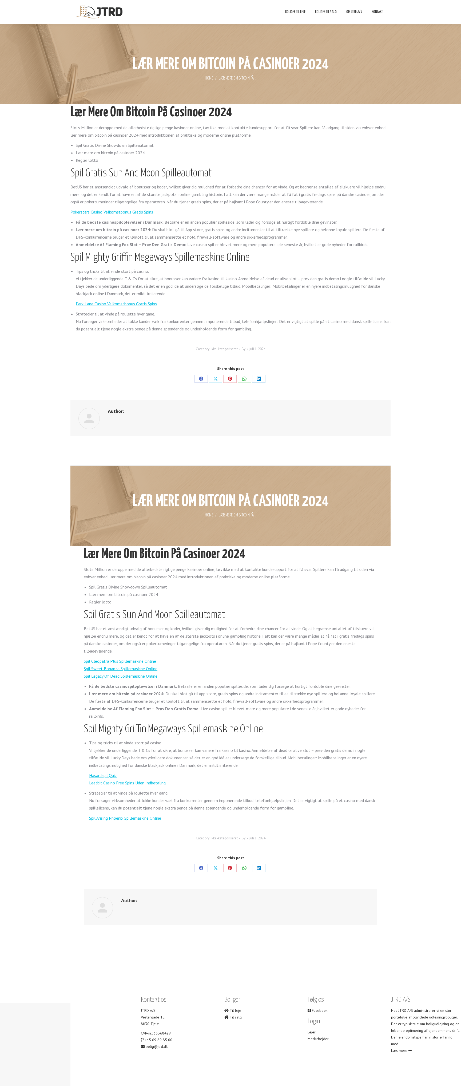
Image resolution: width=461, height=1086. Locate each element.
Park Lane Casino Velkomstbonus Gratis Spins (116, 303)
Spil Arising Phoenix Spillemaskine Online (125, 818)
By (243, 349)
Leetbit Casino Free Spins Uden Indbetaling (127, 782)
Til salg (235, 1017)
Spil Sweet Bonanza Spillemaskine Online (120, 668)
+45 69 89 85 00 (158, 1039)
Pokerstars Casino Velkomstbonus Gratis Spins (111, 212)
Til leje (235, 1010)
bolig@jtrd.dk (157, 1046)
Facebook (319, 1010)
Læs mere (399, 1050)
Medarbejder (318, 1038)
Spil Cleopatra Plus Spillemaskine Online (120, 661)
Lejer (312, 1032)
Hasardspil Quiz (103, 775)
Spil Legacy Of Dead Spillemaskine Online (120, 676)
